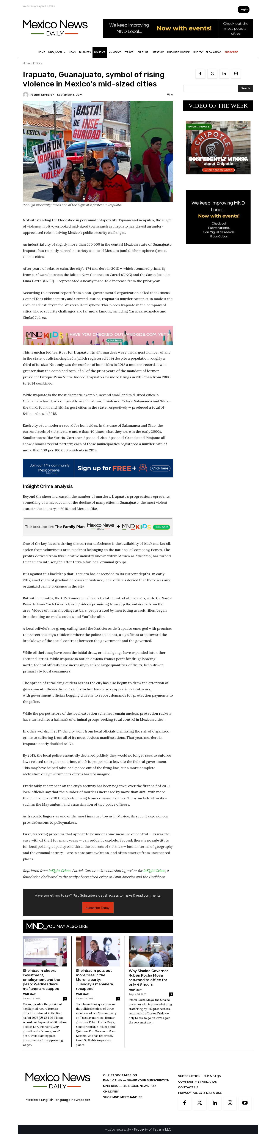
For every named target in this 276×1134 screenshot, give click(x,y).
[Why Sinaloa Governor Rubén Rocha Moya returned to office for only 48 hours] (151, 951)
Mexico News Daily (118, 1129)
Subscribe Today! (98, 907)
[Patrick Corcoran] (26, 94)
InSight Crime (59, 870)
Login (244, 9)
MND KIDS (111, 1086)
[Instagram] (236, 73)
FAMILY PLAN (113, 1080)
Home (26, 63)
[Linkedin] (224, 73)
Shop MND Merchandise (122, 1097)
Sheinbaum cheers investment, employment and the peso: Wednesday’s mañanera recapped (41, 980)
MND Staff (29, 994)
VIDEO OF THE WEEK (218, 106)
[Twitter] (212, 73)
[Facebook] (200, 73)
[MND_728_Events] (178, 41)
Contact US (188, 1087)
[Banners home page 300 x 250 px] (218, 178)
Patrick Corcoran (42, 94)
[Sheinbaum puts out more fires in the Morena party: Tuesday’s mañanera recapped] (98, 951)
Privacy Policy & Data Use (200, 1092)
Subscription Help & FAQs (199, 1076)
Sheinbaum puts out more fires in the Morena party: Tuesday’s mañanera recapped (94, 980)
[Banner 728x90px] (98, 335)
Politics (37, 63)
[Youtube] (244, 1103)
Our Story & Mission (120, 1075)
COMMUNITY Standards (197, 1081)
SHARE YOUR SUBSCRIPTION (147, 1080)
